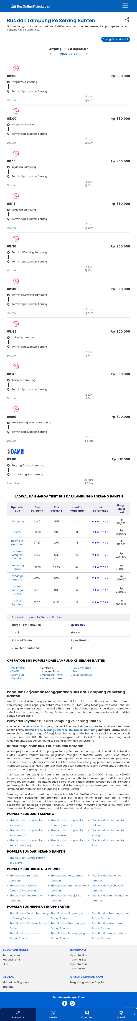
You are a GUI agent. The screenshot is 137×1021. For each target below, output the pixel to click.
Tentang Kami (11, 955)
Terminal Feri (78, 968)
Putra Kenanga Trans (17, 590)
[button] (18, 1014)
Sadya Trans (34, 730)
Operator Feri (78, 964)
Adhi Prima (17, 521)
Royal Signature (17, 602)
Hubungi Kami (11, 959)
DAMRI (17, 532)
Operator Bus (78, 955)
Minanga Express (56, 730)
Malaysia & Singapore (16, 982)
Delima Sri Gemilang (17, 542)
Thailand (8, 987)
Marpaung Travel (17, 567)
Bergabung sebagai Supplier (87, 982)
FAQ (5, 964)
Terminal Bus (78, 959)
